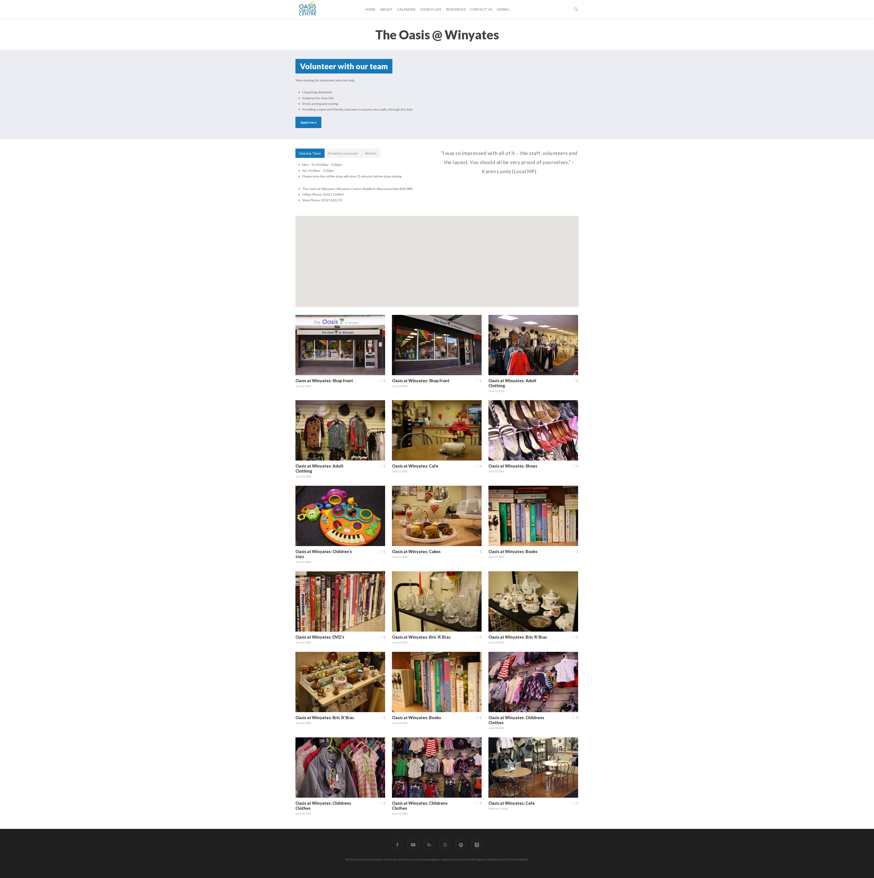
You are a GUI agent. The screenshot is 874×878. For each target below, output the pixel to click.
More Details (352, 340)
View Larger (327, 340)
